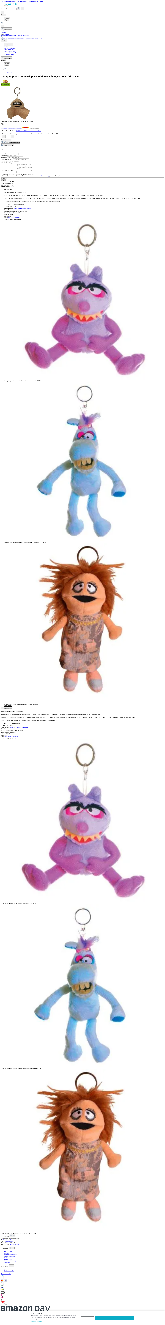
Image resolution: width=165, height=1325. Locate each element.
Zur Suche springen (20, 1)
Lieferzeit (6, 1253)
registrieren (6, 34)
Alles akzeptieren (126, 1318)
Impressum (7, 1262)
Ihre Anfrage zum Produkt (8, 170)
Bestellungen (25, 35)
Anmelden (3, 32)
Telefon (3, 161)
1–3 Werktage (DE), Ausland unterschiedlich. (28, 131)
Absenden (3, 178)
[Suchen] (18, 8)
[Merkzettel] (2, 24)
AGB (5, 1257)
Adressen (19, 35)
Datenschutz (33, 1321)
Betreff (3, 163)
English (7, 20)
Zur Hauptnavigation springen (34, 1)
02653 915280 (7, 1239)
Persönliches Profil (11, 35)
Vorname (4, 155)
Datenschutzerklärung (43, 175)
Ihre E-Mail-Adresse (7, 159)
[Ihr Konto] (2, 26)
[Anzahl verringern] (4, 136)
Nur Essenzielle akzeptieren (106, 1318)
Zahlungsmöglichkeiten (10, 1254)
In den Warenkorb (5, 139)
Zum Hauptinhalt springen (8, 1)
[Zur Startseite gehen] (9, 6)
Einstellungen (87, 1318)
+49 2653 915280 (8, 1241)
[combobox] (9, 9)
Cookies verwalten (9, 1271)
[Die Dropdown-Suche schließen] (22, 8)
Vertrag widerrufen (6, 1274)
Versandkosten (8, 1251)
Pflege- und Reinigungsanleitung (22, 208)
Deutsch (7, 18)
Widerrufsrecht (8, 1259)
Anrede (3, 154)
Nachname (4, 157)
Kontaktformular (14, 1244)
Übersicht (3, 35)
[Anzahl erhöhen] (12, 136)
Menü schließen (8, 29)
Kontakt (6, 1269)
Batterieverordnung (9, 1256)
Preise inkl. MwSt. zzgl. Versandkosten (11, 128)
